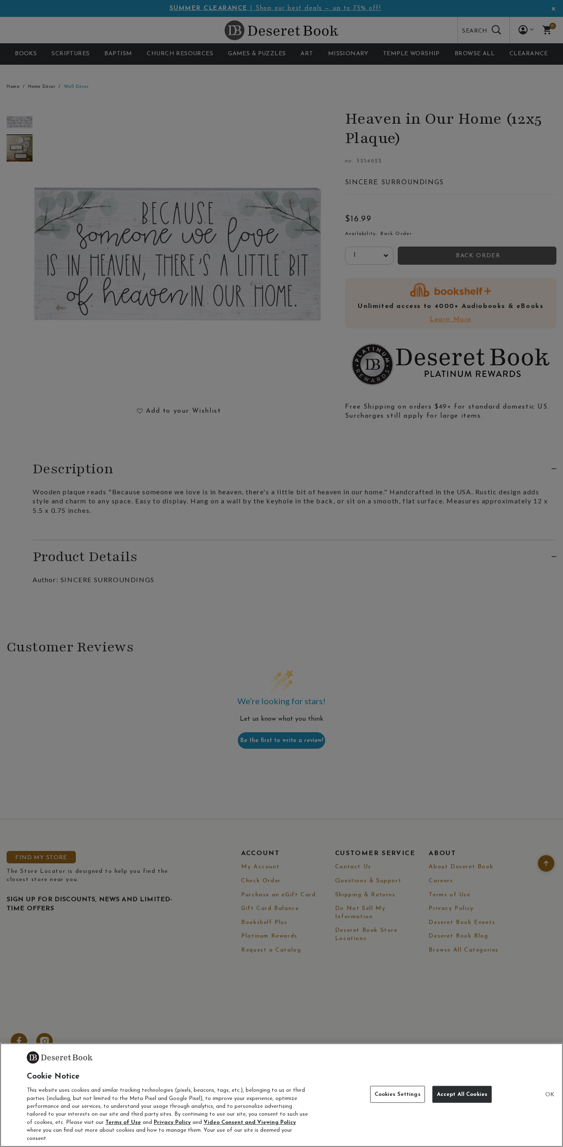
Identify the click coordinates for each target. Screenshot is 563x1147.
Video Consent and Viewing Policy (250, 1122)
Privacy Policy (172, 1122)
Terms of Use (123, 1122)
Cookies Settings (397, 1094)
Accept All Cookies (462, 1094)
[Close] (550, 1095)
